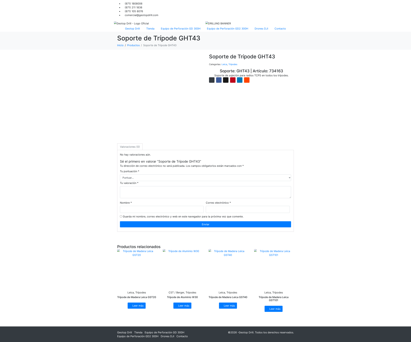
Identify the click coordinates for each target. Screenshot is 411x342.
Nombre (126, 202)
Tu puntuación (129, 171)
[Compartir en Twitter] (225, 80)
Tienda (150, 28)
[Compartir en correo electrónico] (211, 80)
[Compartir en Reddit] (246, 80)
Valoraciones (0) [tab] (130, 146)
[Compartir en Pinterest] (233, 80)
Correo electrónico (218, 202)
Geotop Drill (132, 28)
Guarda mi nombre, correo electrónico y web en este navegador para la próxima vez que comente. (183, 216)
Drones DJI (261, 28)
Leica (224, 64)
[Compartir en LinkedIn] (239, 80)
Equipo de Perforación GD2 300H (227, 28)
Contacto (280, 28)
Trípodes (232, 64)
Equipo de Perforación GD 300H (181, 28)
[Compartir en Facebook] (219, 80)
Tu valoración (129, 183)
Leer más (138, 305)
